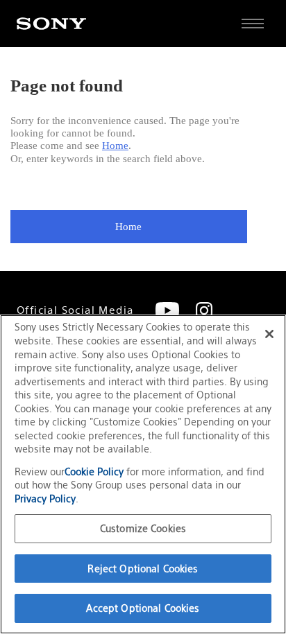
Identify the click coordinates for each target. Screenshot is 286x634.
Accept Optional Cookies (142, 608)
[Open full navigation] (252, 23)
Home (115, 145)
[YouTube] (167, 310)
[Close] (269, 334)
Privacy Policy (45, 498)
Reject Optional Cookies (142, 568)
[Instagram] (204, 310)
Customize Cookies (143, 528)
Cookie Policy (95, 471)
